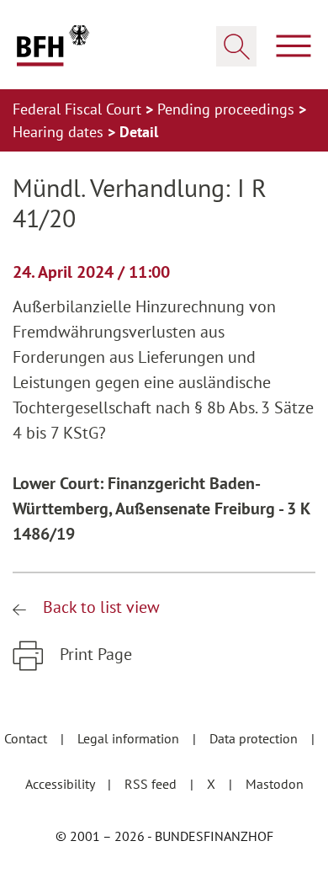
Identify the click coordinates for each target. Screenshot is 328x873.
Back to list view (99, 607)
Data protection (255, 738)
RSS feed (152, 783)
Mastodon (275, 783)
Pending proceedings (228, 109)
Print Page (94, 654)
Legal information (130, 738)
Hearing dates (60, 131)
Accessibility (61, 783)
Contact (27, 738)
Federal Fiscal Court (79, 109)
